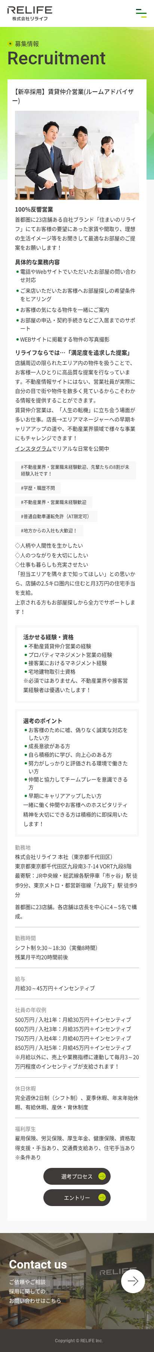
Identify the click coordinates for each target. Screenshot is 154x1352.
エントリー (77, 1197)
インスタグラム (33, 448)
